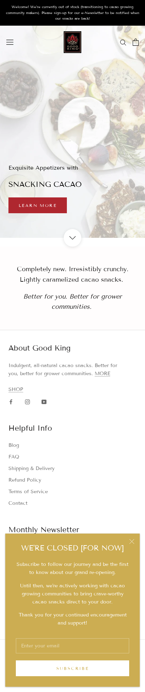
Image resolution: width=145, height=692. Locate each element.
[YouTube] (44, 401)
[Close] (131, 541)
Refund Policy (24, 480)
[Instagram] (27, 401)
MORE (102, 374)
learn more (38, 205)
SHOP (15, 389)
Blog (13, 445)
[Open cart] (136, 42)
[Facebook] (10, 401)
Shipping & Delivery (31, 468)
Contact (17, 503)
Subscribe (72, 668)
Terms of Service (28, 492)
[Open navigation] (9, 42)
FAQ (13, 457)
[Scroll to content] (72, 238)
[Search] (123, 42)
